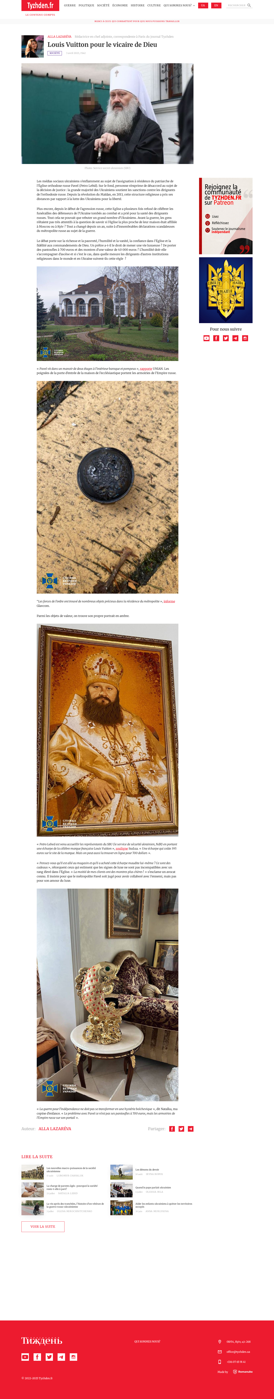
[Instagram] (245, 338)
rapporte (146, 369)
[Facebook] (172, 1129)
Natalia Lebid (68, 1193)
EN (216, 5)
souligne (122, 848)
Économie (120, 5)
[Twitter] (181, 1129)
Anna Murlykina (157, 1211)
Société (103, 5)
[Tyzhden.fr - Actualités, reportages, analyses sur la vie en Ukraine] (40, 5)
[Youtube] (207, 338)
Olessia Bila (154, 1191)
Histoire (138, 5)
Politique (86, 5)
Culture (154, 5)
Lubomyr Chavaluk (70, 1175)
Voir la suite (43, 1227)
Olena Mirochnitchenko (74, 1211)
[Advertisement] (226, 119)
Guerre (70, 5)
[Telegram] (190, 1129)
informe (169, 601)
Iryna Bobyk (154, 1174)
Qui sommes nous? (178, 5)
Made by (223, 1372)
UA (203, 5)
